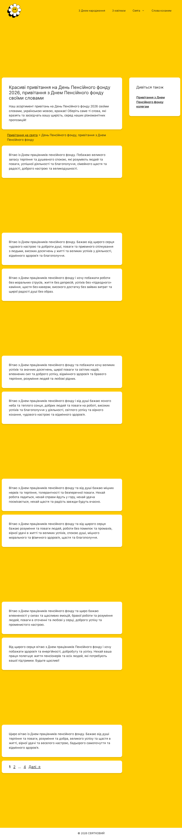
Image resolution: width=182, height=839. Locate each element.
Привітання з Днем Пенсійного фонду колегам (150, 102)
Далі (35, 767)
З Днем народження (92, 10)
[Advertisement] (91, 48)
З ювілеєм (118, 10)
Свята (136, 10)
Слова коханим (161, 10)
